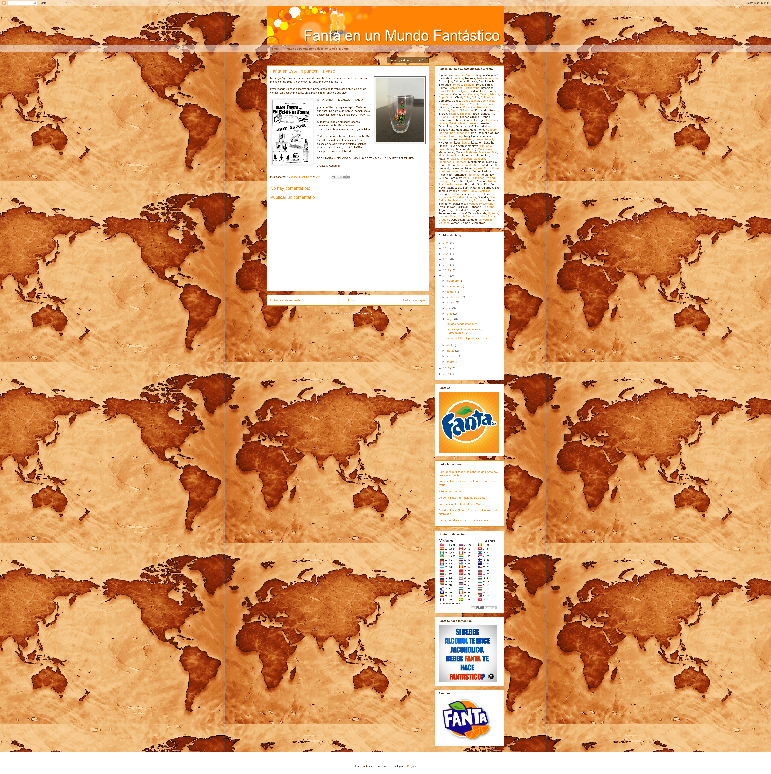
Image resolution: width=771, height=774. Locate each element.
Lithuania (486, 145)
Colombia (487, 97)
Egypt (454, 110)
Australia (481, 78)
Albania (459, 75)
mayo (450, 319)
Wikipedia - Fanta (450, 491)
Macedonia (485, 149)
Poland (490, 177)
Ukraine (443, 216)
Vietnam (444, 223)
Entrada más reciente (285, 300)
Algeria (470, 75)
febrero (451, 356)
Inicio (352, 300)
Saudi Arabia (469, 190)
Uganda (493, 213)
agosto (451, 302)
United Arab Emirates (463, 216)
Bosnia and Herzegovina (463, 87)
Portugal (444, 181)
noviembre (453, 286)
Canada (473, 94)
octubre (451, 291)
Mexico (454, 158)
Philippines (477, 177)
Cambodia (445, 94)
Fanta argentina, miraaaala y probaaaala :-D (464, 331)
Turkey (495, 210)
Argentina (457, 78)
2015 (446, 368)
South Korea (455, 200)
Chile (467, 97)
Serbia (455, 194)
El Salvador (466, 110)
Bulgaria (463, 91)
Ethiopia (465, 113)
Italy (460, 136)
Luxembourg (447, 149)
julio (449, 308)
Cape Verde (446, 97)
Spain (468, 200)
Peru (466, 177)
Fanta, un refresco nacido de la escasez (464, 520)
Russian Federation (451, 184)
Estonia (453, 113)
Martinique (454, 155)
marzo (450, 350)
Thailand (488, 206)
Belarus (457, 84)
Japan (442, 139)
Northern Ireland (449, 171)
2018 (446, 265)
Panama (472, 174)
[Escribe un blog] (337, 177)
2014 (446, 373)
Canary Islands (489, 94)
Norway (465, 171)
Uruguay (444, 219)
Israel (452, 136)
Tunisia (485, 210)
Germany (492, 120)
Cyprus (453, 104)
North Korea (492, 168)
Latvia (466, 142)
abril (449, 345)
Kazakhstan (465, 139)
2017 (446, 270)
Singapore (445, 197)
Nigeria (477, 168)
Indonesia (463, 132)
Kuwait (488, 139)
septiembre (453, 297)
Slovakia (458, 197)
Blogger (411, 766)
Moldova (466, 158)
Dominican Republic (475, 107)
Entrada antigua (414, 300)
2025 (446, 243)
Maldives (484, 152)
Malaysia (471, 152)
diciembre (453, 280)
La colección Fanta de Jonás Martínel (462, 504)
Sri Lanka (480, 200)
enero (450, 361)
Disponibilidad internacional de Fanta (462, 497)
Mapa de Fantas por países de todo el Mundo (318, 48)
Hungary (491, 129)
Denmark (487, 104)
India (452, 132)
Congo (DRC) (470, 100)
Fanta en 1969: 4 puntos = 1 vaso (467, 338)
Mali (494, 152)
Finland (443, 116)
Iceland (443, 132)
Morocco (461, 161)
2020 (446, 253)
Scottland (484, 190)
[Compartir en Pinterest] (348, 177)
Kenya (479, 139)
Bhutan (451, 91)
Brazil (442, 91)
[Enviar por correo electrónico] (333, 177)
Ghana (443, 123)
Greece (471, 123)
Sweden (472, 203)
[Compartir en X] (341, 177)
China (475, 97)
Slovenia (470, 197)
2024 (446, 248)
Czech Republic (470, 104)
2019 (446, 259)
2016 (446, 275)
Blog (274, 48)
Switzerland (486, 203)
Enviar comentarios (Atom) (356, 313)
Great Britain (457, 123)
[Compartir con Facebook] (345, 177)
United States (487, 216)
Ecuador (444, 110)
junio (449, 313)
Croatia (443, 104)
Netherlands (464, 165)
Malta (442, 155)
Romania (494, 181)
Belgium (469, 84)
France (454, 116)
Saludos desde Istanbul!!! (462, 323)
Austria (493, 78)
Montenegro (446, 161)
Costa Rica (488, 100)
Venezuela (485, 219)
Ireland (443, 136)
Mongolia (479, 158)
